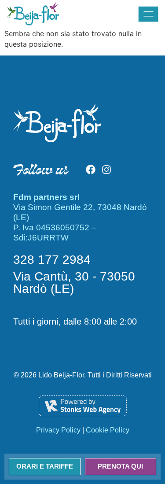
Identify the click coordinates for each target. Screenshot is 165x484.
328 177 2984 (52, 259)
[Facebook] (90, 169)
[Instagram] (106, 169)
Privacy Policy (58, 430)
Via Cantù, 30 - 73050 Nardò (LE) (74, 283)
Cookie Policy (107, 430)
